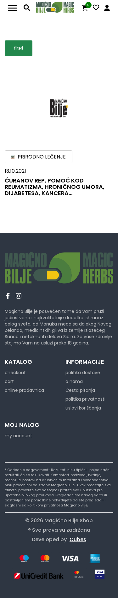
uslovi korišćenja (83, 408)
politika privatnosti (85, 399)
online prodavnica (24, 390)
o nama (74, 381)
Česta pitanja (80, 390)
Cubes (78, 539)
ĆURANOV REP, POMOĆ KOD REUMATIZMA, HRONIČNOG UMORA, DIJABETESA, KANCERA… (54, 186)
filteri (18, 48)
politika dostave (82, 372)
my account (18, 436)
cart (9, 381)
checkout (15, 372)
